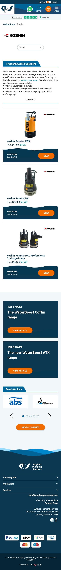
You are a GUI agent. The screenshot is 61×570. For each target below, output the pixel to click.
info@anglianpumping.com (43, 494)
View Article (20, 330)
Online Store (9, 24)
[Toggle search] (39, 9)
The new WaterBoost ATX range (29, 355)
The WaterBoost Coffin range (26, 314)
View (46, 155)
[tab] (23, 416)
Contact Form (51, 503)
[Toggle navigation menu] (57, 9)
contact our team (29, 80)
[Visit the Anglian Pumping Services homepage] (7, 9)
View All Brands (30, 427)
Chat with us (52, 500)
